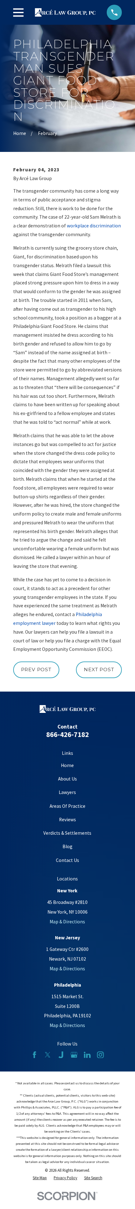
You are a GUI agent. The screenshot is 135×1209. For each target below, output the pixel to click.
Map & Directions (67, 922)
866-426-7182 (67, 734)
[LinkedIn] (87, 1054)
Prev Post (36, 669)
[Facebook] (34, 1054)
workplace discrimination (94, 226)
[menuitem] (40, 1178)
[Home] (65, 12)
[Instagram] (100, 1054)
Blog (67, 846)
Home (67, 765)
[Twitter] (47, 1054)
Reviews (67, 819)
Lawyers (67, 792)
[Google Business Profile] (74, 1054)
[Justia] (60, 1054)
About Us (67, 779)
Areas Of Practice (67, 806)
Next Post (99, 669)
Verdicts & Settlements (67, 833)
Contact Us (67, 860)
